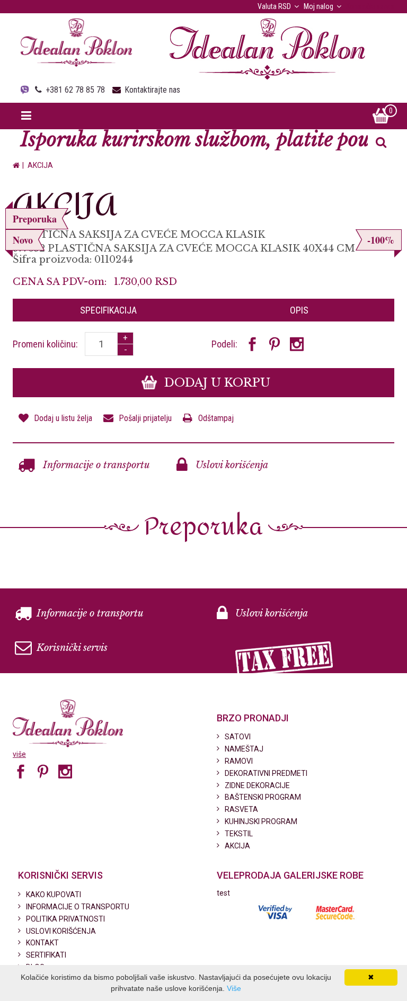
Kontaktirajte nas (152, 90)
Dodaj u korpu (215, 383)
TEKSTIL (239, 833)
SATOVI (238, 736)
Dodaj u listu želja (63, 418)
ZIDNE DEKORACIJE (257, 785)
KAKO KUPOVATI (53, 894)
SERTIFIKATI (46, 955)
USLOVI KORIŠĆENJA (61, 931)
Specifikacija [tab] (108, 310)
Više (234, 988)
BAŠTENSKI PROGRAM (263, 797)
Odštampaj (216, 418)
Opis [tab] (299, 310)
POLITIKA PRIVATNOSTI (65, 919)
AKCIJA (40, 165)
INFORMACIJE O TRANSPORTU (77, 906)
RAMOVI (239, 761)
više (19, 754)
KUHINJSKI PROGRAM (261, 821)
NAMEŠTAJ (244, 749)
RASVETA (241, 809)
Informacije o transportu (95, 465)
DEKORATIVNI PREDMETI (266, 773)
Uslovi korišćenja (230, 465)
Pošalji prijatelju (145, 418)
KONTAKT (42, 943)
